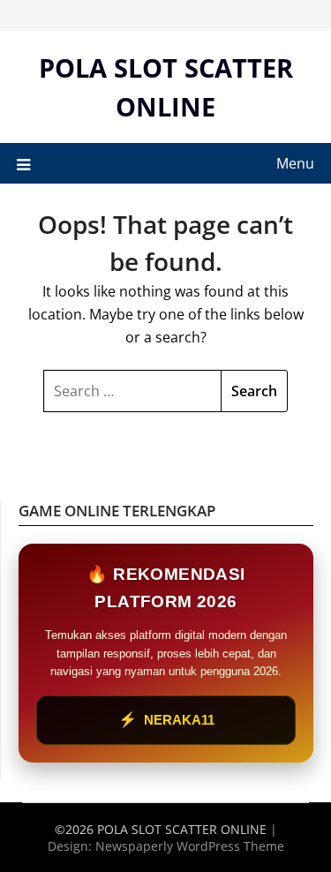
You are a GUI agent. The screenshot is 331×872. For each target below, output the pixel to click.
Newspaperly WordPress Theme (189, 846)
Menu (295, 163)
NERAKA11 (166, 719)
